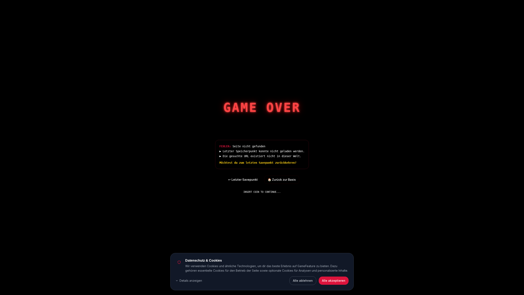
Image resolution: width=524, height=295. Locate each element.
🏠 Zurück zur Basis (282, 179)
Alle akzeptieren (333, 280)
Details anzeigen (191, 280)
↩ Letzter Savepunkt (243, 179)
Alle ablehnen (303, 280)
